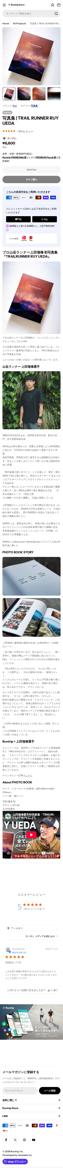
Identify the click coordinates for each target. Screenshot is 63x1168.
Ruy (15, 105)
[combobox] (31, 13)
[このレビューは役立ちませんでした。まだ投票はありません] (54, 990)
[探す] (56, 13)
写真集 (34, 105)
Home (5, 23)
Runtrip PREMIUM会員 (14, 157)
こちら (28, 775)
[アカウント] (52, 5)
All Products (19, 23)
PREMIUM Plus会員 (45, 157)
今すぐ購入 (31, 179)
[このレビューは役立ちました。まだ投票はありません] (49, 990)
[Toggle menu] (4, 5)
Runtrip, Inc (17, 1151)
